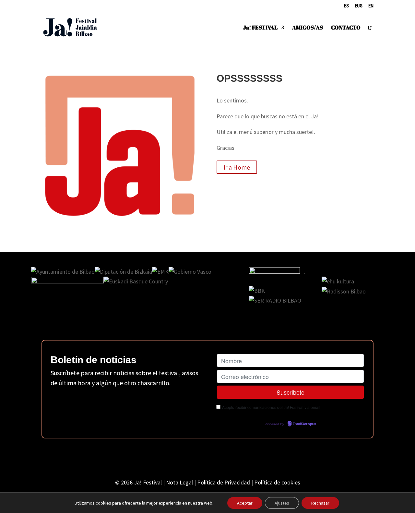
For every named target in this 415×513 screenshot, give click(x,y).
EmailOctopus (304, 424)
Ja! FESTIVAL (260, 28)
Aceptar (245, 503)
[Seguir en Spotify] (229, 456)
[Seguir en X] (163, 456)
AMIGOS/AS (307, 28)
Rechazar (320, 503)
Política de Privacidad (223, 482)
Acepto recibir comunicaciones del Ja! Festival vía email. (271, 407)
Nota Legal (179, 482)
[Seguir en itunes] (251, 456)
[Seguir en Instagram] (185, 456)
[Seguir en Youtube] (207, 456)
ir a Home (237, 167)
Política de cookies (277, 482)
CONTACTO (346, 28)
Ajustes (282, 503)
